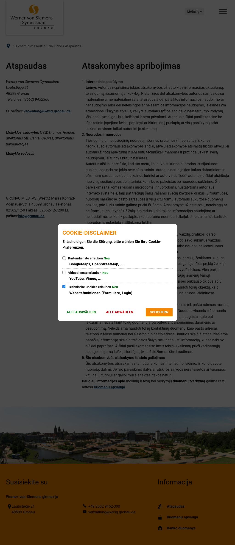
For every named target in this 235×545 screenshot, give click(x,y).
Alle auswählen (81, 312)
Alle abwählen (119, 312)
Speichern (159, 312)
